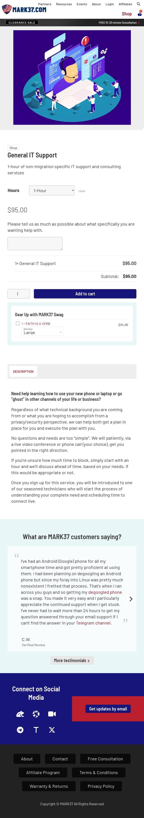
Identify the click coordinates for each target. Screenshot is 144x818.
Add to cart (85, 293)
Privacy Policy (101, 786)
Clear (82, 191)
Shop (127, 13)
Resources (64, 4)
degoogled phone (105, 592)
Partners (44, 4)
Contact (60, 758)
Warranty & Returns (49, 786)
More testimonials (70, 660)
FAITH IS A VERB (38, 323)
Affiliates (125, 4)
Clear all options (30, 276)
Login (110, 4)
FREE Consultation (118, 22)
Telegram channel (93, 622)
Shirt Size (28, 329)
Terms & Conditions (99, 772)
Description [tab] (23, 371)
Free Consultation (105, 758)
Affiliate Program (43, 772)
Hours (13, 190)
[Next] (130, 599)
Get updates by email (108, 708)
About (96, 4)
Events (82, 4)
